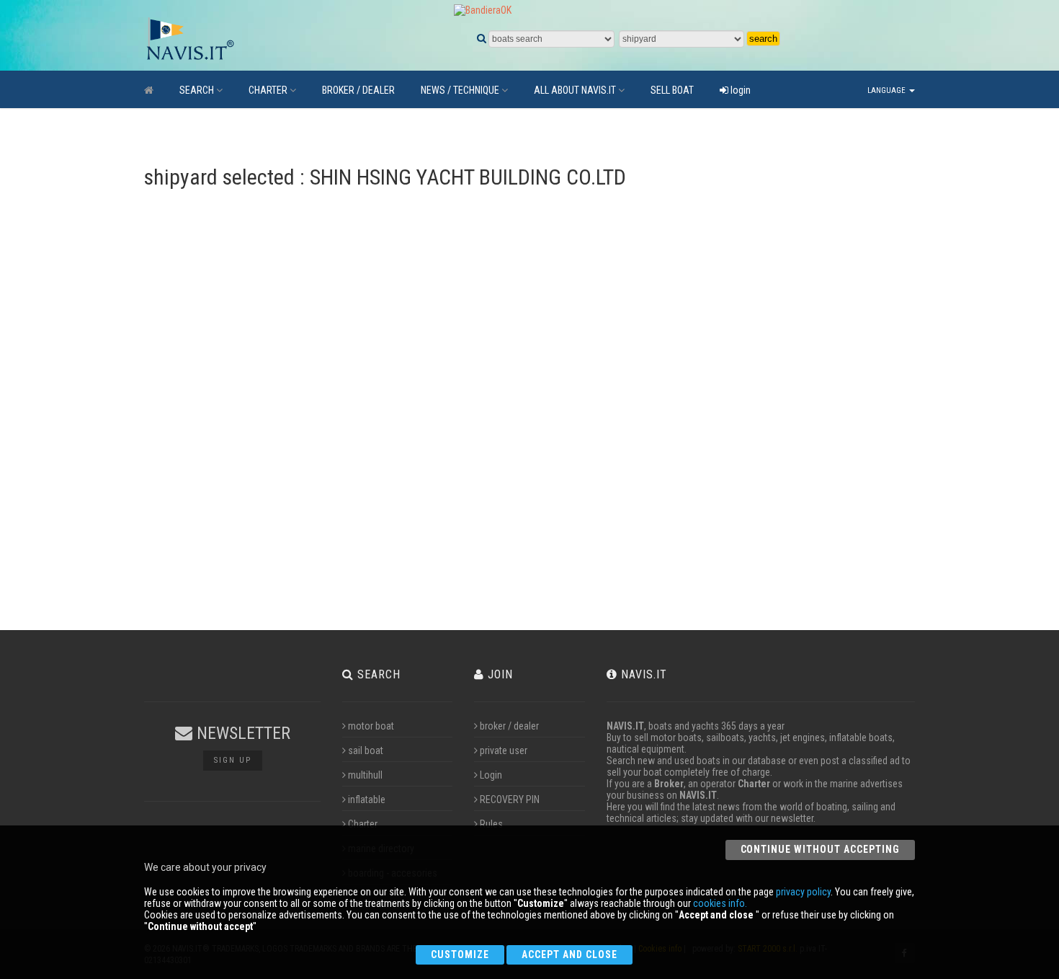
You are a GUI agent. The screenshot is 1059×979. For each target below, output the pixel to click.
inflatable (366, 799)
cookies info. (720, 903)
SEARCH (196, 90)
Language (887, 90)
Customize (460, 954)
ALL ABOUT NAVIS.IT (575, 90)
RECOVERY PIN (510, 799)
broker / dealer (509, 726)
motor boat (371, 726)
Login (491, 775)
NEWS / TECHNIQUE (460, 90)
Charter (362, 824)
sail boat (365, 750)
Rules (491, 824)
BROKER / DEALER (358, 90)
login (739, 90)
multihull (365, 775)
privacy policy (803, 892)
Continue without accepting (820, 849)
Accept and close (569, 954)
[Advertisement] (813, 400)
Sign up (232, 760)
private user (503, 750)
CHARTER (268, 90)
